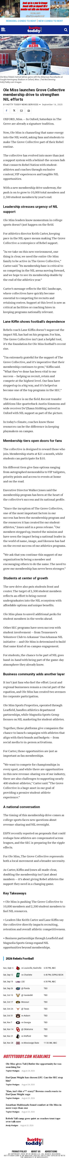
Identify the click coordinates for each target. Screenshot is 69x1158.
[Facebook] (6, 110)
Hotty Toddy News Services (22, 105)
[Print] (28, 110)
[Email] (21, 110)
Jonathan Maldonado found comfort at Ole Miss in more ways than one (33, 1106)
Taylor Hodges (12, 1070)
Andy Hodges (12, 1125)
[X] (14, 110)
